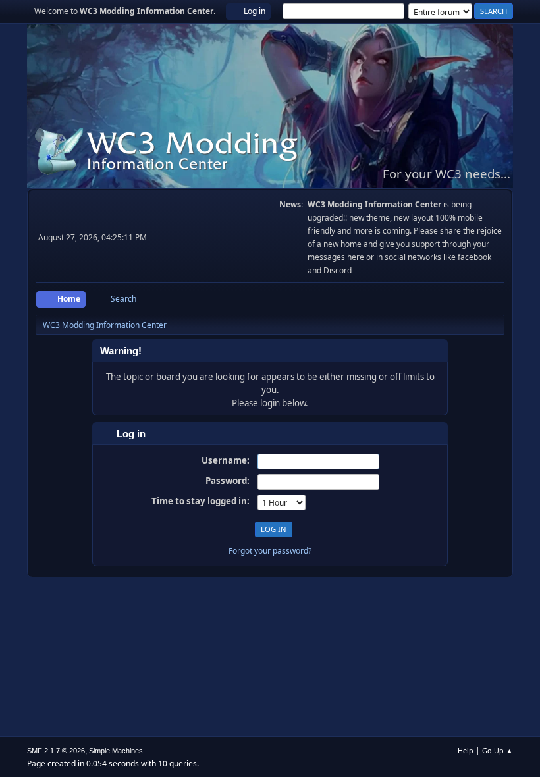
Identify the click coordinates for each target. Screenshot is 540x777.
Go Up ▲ (497, 750)
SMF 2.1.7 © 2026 (56, 751)
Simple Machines (116, 751)
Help (465, 750)
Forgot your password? (270, 550)
